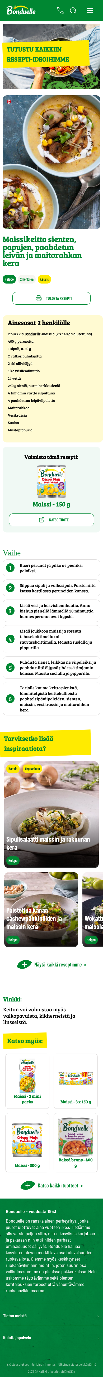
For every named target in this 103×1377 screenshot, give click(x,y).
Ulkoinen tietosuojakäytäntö (77, 1364)
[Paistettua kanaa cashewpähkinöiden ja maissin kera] (41, 944)
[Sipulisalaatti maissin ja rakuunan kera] (51, 865)
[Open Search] (73, 10)
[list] (51, 909)
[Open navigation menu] (90, 10)
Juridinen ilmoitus (43, 1364)
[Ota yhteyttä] (60, 10)
